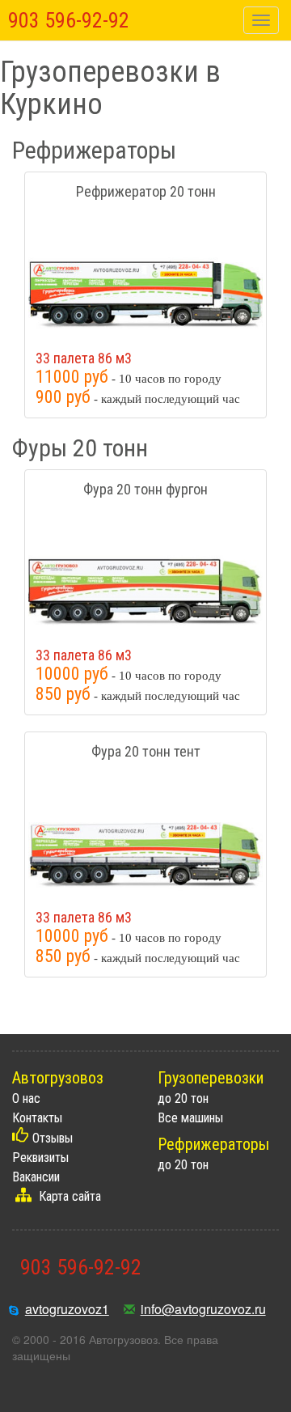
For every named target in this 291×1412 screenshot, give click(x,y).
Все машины (190, 1118)
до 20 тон (183, 1098)
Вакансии (36, 1177)
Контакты (37, 1118)
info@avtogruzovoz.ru (203, 1309)
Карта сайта (70, 1196)
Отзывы (52, 1138)
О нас (26, 1098)
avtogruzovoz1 (67, 1309)
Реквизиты (40, 1157)
